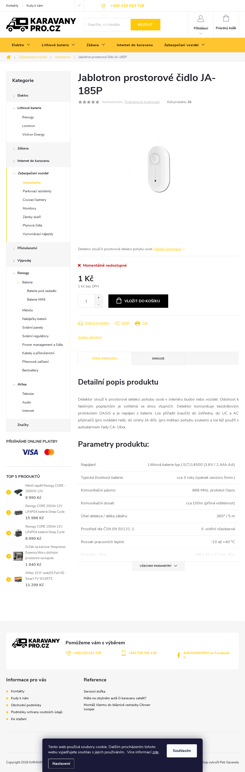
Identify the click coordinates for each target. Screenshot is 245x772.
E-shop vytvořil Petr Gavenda (218, 762)
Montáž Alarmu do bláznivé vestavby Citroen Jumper (117, 707)
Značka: (90, 337)
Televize (28, 394)
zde (155, 752)
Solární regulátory (35, 336)
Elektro (22, 95)
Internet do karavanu (33, 161)
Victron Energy (33, 134)
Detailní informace (167, 249)
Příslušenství (27, 248)
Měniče (27, 310)
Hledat (145, 24)
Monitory (29, 208)
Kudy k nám (35, 6)
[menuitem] (21, 45)
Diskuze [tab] (158, 358)
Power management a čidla (42, 344)
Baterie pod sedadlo (41, 291)
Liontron (28, 126)
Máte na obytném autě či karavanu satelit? (115, 698)
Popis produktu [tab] (104, 358)
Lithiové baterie (29, 108)
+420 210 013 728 (87, 653)
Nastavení (61, 763)
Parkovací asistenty (37, 191)
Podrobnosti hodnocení (142, 102)
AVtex (22, 384)
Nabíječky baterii (34, 319)
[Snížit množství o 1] (98, 304)
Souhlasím (182, 750)
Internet (28, 410)
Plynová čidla (32, 225)
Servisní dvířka (94, 691)
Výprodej (24, 260)
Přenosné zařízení (35, 361)
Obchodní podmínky (26, 705)
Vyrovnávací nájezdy (38, 234)
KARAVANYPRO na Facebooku (206, 655)
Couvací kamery (34, 200)
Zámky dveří (32, 217)
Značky (22, 425)
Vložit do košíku (142, 301)
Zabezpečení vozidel (33, 173)
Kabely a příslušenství (38, 353)
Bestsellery (30, 370)
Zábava (23, 148)
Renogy (28, 117)
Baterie (27, 282)
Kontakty (12, 6)
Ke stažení (18, 719)
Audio (26, 402)
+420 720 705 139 (142, 653)
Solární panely (32, 327)
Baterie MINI (36, 299)
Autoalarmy (32, 182)
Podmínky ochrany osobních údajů (36, 712)
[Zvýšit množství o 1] (98, 298)
